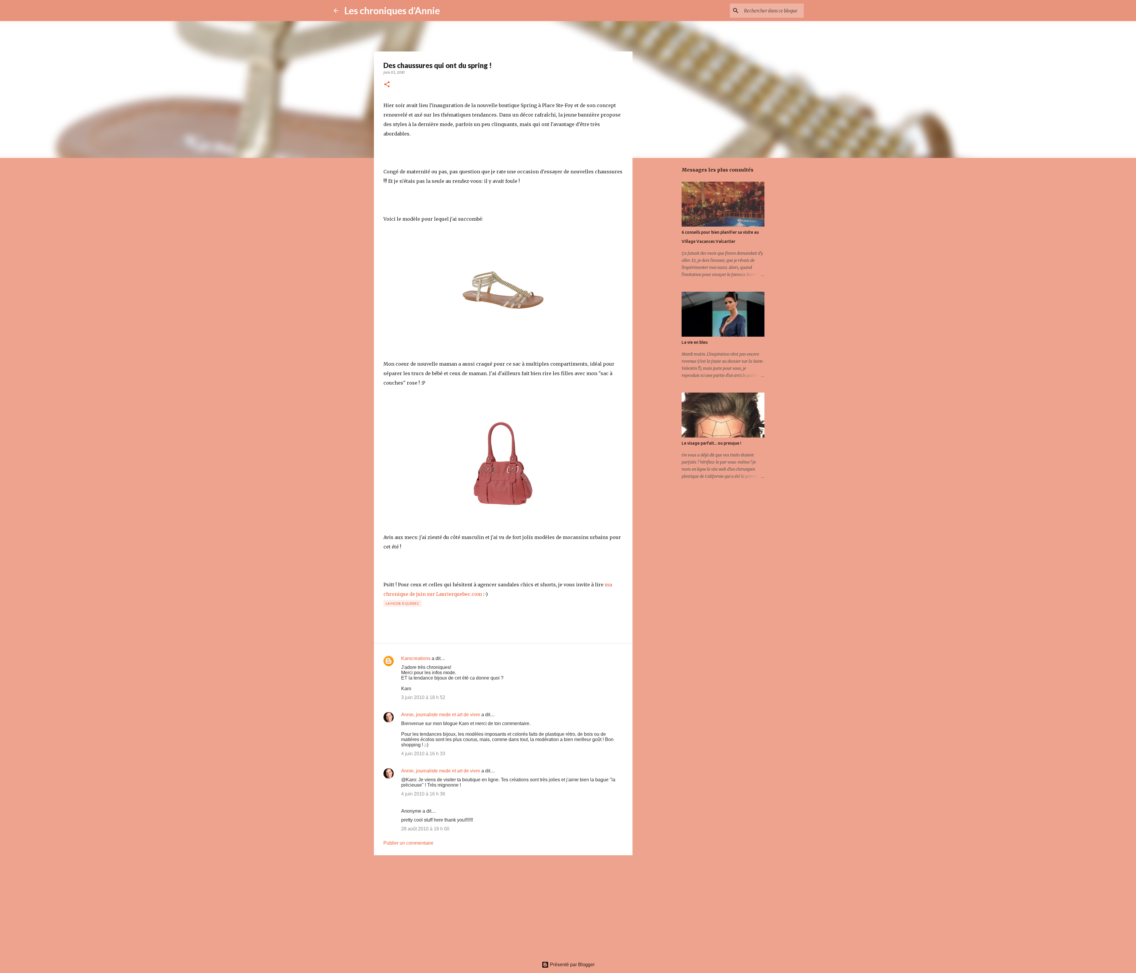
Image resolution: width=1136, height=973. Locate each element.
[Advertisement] (503, 905)
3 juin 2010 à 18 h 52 (423, 697)
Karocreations (415, 658)
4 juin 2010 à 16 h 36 (423, 793)
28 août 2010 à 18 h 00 (425, 828)
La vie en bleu (695, 342)
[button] (386, 85)
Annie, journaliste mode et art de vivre (440, 714)
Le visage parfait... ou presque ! (711, 443)
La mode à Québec (402, 603)
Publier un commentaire (408, 842)
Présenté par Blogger (572, 964)
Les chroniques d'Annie (392, 10)
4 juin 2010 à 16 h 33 (423, 753)
